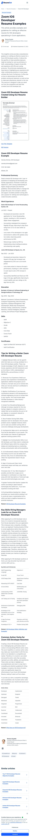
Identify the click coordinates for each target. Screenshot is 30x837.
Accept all (15, 834)
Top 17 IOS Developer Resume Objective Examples (11, 775)
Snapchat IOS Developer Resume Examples (12, 790)
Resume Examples (11, 8)
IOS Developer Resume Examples (16, 504)
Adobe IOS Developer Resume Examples (11, 806)
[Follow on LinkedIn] (2, 748)
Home (2, 8)
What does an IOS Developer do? (16, 727)
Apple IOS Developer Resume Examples (11, 782)
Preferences (15, 827)
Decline (15, 830)
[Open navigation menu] (27, 2)
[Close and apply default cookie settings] (27, 813)
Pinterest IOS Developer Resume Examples (12, 798)
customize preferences (16, 822)
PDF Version (4, 147)
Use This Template (6, 144)
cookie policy (4, 824)
